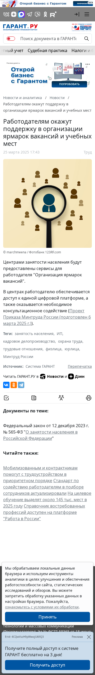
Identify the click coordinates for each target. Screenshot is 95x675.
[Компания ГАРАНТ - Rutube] (53, 14)
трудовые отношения (22, 348)
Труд (88, 152)
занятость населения (34, 333)
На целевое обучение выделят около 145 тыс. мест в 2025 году (47, 499)
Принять (48, 617)
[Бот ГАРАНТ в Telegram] (37, 14)
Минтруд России (18, 356)
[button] (77, 14)
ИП (59, 333)
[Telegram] (21, 385)
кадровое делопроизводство (29, 341)
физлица (53, 348)
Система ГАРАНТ (40, 366)
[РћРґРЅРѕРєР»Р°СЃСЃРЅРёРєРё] (14, 385)
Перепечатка (80, 366)
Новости (55, 376)
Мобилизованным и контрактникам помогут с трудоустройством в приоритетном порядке (40, 474)
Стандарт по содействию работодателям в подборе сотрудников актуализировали (43, 487)
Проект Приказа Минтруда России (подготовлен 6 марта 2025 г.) (47, 317)
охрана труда (70, 341)
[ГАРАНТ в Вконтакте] (6, 14)
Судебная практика (47, 50)
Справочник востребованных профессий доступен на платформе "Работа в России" (44, 512)
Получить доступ (47, 665)
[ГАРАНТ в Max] (21, 14)
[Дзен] (13, 14)
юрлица (72, 348)
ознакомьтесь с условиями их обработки (42, 606)
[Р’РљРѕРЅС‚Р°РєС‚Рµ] (6, 385)
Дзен (79, 376)
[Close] (89, 637)
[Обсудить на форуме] (61, 398)
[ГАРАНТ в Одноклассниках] (45, 14)
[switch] (11, 38)
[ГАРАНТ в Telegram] (29, 14)
